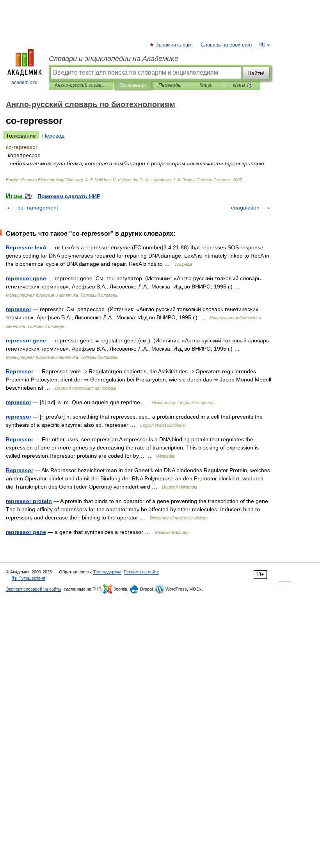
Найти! (256, 73)
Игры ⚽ (242, 85)
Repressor (19, 371)
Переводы (169, 85)
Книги (206, 85)
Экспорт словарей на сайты (33, 589)
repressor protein (29, 501)
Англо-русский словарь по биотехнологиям (81, 85)
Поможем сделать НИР (68, 196)
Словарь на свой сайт (226, 45)
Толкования (132, 85)
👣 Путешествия (28, 578)
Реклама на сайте (141, 571)
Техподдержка (107, 571)
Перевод (53, 135)
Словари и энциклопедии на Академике (113, 59)
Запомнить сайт (174, 45)
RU (261, 45)
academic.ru (24, 82)
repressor (18, 309)
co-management (38, 207)
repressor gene (26, 278)
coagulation (245, 207)
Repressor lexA (26, 247)
